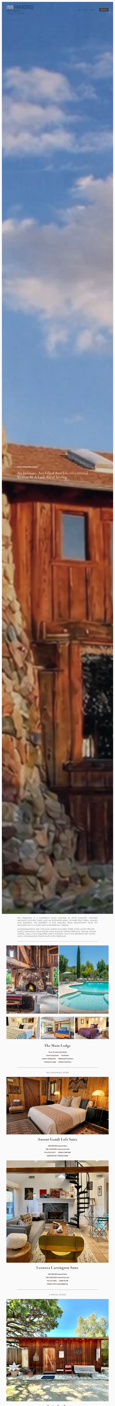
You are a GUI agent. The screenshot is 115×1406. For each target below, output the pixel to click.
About (85, 10)
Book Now (104, 10)
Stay (79, 10)
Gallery (92, 10)
